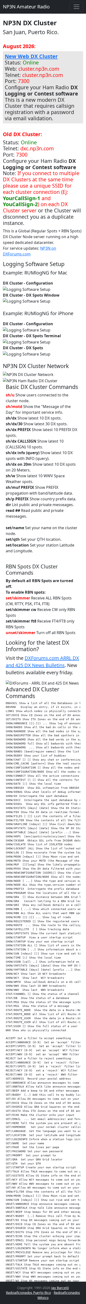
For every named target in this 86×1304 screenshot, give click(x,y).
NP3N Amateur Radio (26, 6)
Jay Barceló (60, 1287)
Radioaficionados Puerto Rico (28, 1292)
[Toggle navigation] (76, 7)
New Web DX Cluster (31, 56)
